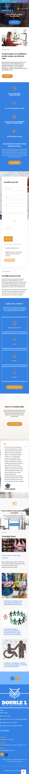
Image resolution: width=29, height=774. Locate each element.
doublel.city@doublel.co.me (7, 750)
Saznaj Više (14, 22)
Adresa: (3, 737)
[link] (2, 754)
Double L (11, 770)
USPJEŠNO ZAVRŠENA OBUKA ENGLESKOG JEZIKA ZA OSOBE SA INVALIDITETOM (15, 664)
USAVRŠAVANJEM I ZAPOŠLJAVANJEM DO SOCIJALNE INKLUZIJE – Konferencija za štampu (13, 631)
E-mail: (3, 748)
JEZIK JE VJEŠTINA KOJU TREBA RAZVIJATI (11, 557)
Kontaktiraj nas (14, 524)
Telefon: (3, 743)
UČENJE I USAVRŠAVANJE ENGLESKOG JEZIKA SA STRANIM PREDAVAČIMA (13, 602)
